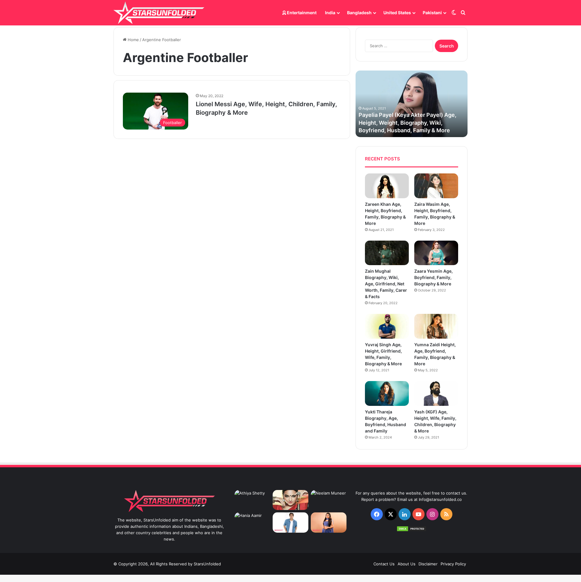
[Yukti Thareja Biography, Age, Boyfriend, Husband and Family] (387, 393)
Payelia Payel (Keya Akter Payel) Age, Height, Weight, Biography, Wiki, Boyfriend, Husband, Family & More (407, 122)
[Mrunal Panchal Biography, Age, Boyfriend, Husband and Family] (328, 522)
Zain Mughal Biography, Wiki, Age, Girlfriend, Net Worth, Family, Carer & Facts (386, 283)
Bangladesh (359, 12)
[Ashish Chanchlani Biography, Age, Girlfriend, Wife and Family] (290, 522)
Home (132, 39)
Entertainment (301, 12)
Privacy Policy (453, 563)
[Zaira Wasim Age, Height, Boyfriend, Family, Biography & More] (436, 185)
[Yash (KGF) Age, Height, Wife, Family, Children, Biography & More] (436, 393)
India (330, 12)
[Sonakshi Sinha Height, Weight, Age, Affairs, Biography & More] (290, 500)
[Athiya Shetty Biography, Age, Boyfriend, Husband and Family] (252, 500)
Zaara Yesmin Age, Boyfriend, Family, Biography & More (433, 277)
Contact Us (384, 563)
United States (397, 12)
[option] (412, 104)
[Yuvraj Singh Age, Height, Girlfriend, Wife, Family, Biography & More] (387, 326)
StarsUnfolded (207, 563)
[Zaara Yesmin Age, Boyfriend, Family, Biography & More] (436, 253)
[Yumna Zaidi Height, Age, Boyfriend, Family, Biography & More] (436, 326)
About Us (406, 563)
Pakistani (432, 12)
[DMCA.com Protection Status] (411, 530)
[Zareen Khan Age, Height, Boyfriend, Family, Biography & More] (387, 185)
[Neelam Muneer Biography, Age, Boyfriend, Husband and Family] (328, 500)
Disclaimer (428, 563)
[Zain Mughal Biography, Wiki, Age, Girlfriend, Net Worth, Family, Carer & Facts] (387, 253)
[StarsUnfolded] (158, 13)
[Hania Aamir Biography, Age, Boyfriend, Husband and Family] (252, 522)
